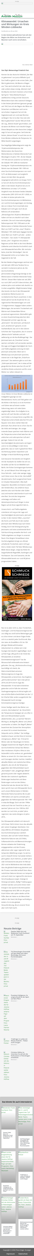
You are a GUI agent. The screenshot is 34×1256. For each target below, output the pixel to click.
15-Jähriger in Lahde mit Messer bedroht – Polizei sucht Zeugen (19, 1040)
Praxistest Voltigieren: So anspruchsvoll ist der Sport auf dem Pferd (20, 997)
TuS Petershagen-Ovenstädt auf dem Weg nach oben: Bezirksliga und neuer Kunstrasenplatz (20, 954)
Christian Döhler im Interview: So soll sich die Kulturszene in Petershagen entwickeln (20, 1054)
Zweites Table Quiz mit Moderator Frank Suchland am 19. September (20, 933)
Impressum (11, 1254)
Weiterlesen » (14, 937)
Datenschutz (23, 1254)
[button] (28, 15)
